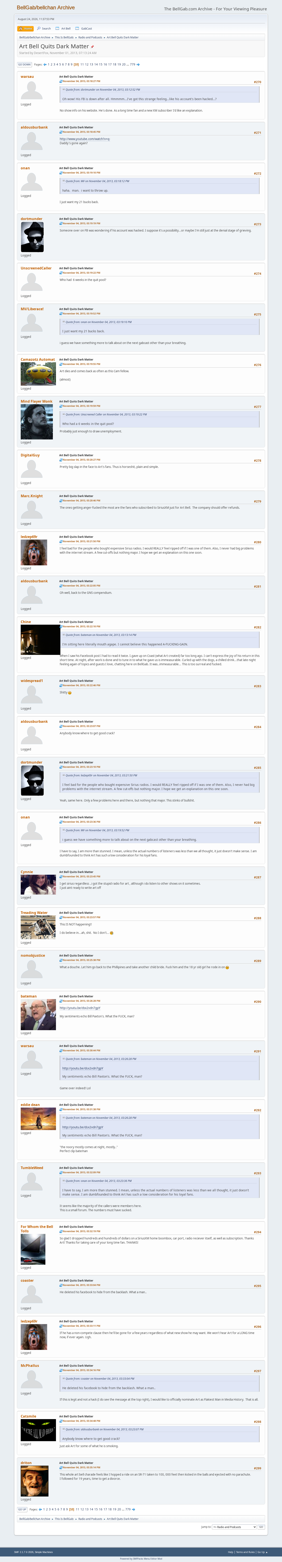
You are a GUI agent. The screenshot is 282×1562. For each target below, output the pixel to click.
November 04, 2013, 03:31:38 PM (81, 1109)
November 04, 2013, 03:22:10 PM (81, 626)
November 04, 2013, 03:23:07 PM (81, 726)
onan (25, 168)
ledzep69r (29, 536)
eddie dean (30, 1104)
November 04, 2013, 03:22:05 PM (81, 585)
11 (82, 64)
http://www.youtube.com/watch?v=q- (85, 139)
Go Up (22, 1509)
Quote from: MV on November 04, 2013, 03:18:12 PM (97, 181)
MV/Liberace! (32, 308)
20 (124, 64)
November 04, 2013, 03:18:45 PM (81, 131)
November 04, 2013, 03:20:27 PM (81, 459)
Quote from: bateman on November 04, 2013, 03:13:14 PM (101, 635)
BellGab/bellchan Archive (46, 7)
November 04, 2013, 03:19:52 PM (81, 313)
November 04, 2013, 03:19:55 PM (81, 364)
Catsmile (28, 1416)
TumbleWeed (32, 1167)
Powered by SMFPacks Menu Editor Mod (141, 1558)
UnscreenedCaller (36, 268)
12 (87, 64)
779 (132, 64)
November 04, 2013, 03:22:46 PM (81, 685)
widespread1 (32, 680)
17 (110, 64)
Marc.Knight (32, 495)
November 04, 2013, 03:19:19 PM (81, 223)
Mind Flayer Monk (36, 401)
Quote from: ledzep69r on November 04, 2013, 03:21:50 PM (101, 775)
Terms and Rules (245, 1552)
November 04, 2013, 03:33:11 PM (81, 1325)
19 (119, 64)
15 (100, 64)
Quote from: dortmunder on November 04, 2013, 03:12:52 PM (103, 90)
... (128, 64)
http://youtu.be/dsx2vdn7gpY (80, 1008)
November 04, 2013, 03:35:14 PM (81, 1467)
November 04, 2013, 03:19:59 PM (81, 405)
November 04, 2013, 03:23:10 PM (81, 766)
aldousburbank (34, 127)
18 (114, 64)
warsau (27, 76)
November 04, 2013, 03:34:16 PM (81, 1370)
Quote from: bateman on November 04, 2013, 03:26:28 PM (101, 1059)
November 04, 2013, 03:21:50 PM (81, 541)
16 (105, 64)
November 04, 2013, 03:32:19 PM (81, 1231)
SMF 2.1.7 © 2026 (23, 1552)
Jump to (206, 1526)
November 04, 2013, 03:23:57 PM (81, 917)
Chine (26, 621)
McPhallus (30, 1365)
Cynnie (27, 871)
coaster (27, 1280)
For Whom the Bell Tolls (37, 1228)
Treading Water (34, 912)
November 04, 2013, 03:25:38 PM (81, 960)
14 (96, 64)
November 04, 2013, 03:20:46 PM (81, 500)
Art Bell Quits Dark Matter (76, 76)
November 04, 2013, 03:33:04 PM (81, 1285)
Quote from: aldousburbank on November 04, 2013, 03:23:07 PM (104, 1429)
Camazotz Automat (38, 359)
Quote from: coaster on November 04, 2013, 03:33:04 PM (100, 1379)
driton (26, 1462)
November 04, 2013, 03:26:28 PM (81, 1000)
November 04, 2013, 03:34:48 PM (81, 1420)
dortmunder (31, 218)
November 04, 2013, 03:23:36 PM (81, 821)
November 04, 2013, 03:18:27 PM (81, 81)
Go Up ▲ (263, 1552)
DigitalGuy (30, 455)
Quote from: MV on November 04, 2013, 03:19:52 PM (97, 830)
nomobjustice (33, 955)
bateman (29, 996)
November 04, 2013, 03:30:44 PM (81, 1050)
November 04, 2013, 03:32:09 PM (81, 1172)
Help (230, 1552)
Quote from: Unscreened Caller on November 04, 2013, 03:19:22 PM (106, 414)
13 (91, 64)
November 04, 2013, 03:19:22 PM (81, 272)
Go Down (24, 64)
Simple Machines (44, 1552)
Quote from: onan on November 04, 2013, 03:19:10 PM (99, 322)
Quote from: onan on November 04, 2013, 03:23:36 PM (99, 1181)
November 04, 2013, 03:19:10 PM (81, 172)
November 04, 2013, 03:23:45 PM (81, 876)
